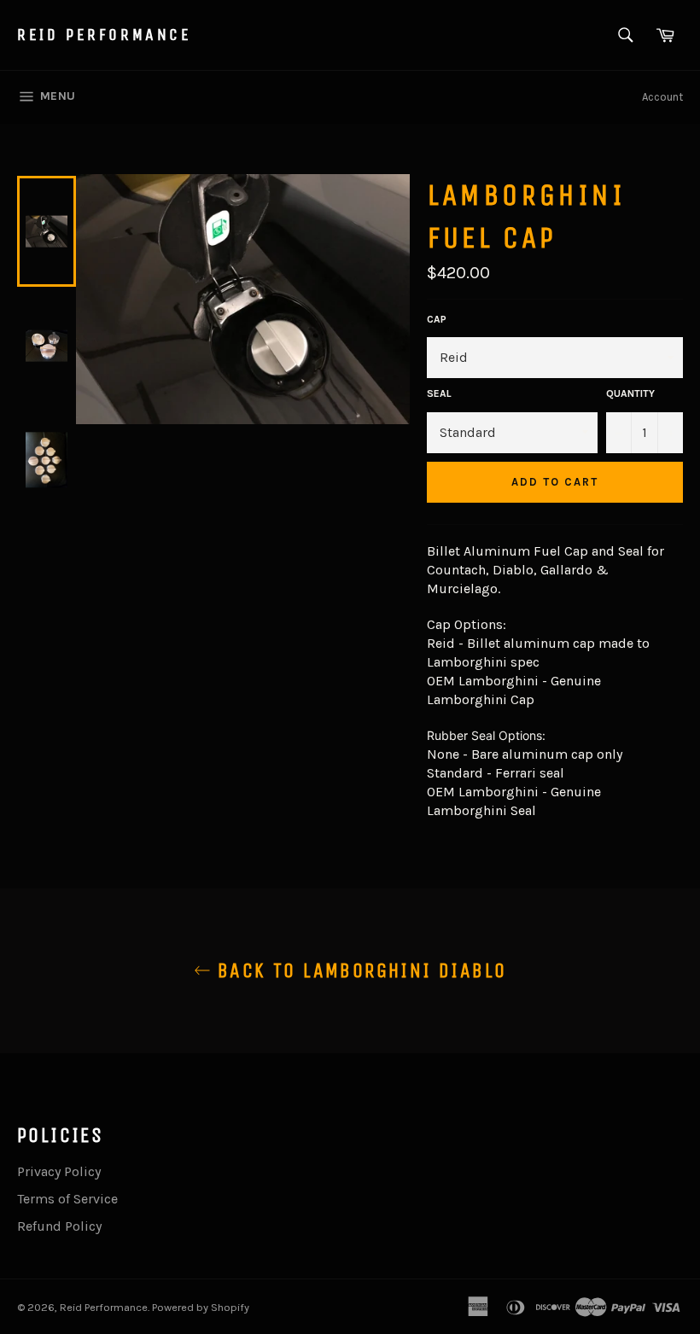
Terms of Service (67, 1199)
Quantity (630, 393)
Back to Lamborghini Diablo (359, 970)
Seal (439, 393)
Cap (436, 319)
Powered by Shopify (200, 1307)
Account (662, 96)
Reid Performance (104, 34)
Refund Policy (59, 1226)
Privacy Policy (59, 1171)
